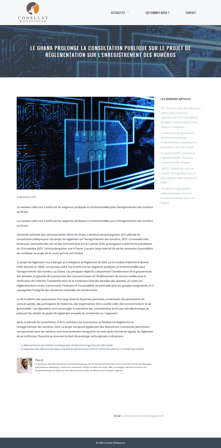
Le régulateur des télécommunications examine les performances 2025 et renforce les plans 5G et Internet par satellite (82, 348)
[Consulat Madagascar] (33, 12)
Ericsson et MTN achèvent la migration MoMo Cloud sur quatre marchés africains (178, 157)
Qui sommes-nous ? (157, 13)
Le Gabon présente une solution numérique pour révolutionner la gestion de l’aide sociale (67, 345)
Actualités (118, 13)
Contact (191, 13)
